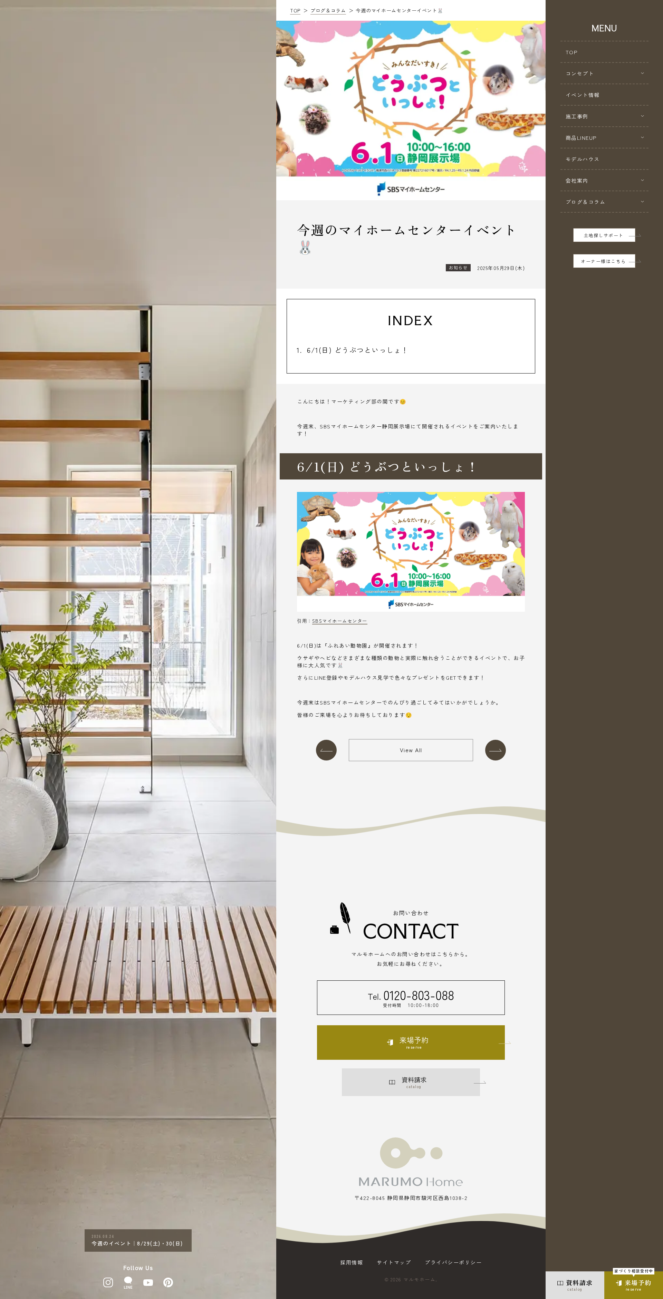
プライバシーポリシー (453, 1262)
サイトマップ (394, 1262)
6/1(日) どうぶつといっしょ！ (358, 350)
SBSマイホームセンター (339, 621)
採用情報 (351, 1262)
